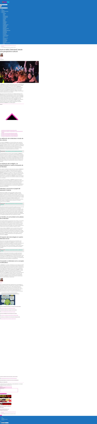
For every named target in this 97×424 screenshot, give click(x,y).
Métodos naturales (6, 28)
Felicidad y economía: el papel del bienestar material (9, 133)
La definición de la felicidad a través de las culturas (9, 130)
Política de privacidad (5, 419)
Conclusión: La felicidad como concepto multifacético (10, 136)
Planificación (5, 31)
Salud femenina (5, 36)
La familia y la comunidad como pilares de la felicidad (9, 134)
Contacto (3, 10)
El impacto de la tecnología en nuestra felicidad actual (10, 135)
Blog (0, 422)
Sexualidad (4, 27)
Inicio (2, 9)
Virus (3, 37)
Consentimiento (5, 17)
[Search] (1, 5)
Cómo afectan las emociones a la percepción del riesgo (9, 292)
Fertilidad (4, 20)
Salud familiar (5, 32)
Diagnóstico (5, 29)
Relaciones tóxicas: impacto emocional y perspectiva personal (10, 293)
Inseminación (5, 26)
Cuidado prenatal (5, 24)
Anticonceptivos (5, 16)
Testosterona (5, 21)
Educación (4, 41)
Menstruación (5, 25)
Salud (4, 43)
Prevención (4, 33)
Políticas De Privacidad (5, 11)
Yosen (1, 57)
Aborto (4, 14)
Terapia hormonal (5, 35)
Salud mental (5, 40)
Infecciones (4, 34)
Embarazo (4, 23)
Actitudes (4, 13)
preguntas (3, 12)
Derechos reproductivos (6, 42)
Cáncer (4, 15)
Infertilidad (4, 22)
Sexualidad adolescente (6, 30)
